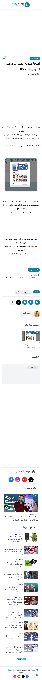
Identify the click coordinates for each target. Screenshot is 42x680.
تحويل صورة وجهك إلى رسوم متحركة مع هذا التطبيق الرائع (14, 626)
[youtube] (24, 479)
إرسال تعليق (32, 367)
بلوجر (18, 292)
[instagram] (17, 479)
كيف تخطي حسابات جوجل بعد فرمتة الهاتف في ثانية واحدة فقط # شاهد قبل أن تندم (14, 602)
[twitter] (31, 479)
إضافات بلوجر (34, 58)
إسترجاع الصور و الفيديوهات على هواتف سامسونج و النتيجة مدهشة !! (14, 539)
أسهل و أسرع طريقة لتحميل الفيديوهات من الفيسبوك (14, 637)
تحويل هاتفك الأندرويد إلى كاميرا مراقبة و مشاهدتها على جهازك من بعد (14, 564)
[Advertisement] (21, 34)
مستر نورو (33, 74)
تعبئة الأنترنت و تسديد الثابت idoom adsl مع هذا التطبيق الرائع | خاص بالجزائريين (21, 518)
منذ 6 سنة (18, 534)
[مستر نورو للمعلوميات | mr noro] (21, 4)
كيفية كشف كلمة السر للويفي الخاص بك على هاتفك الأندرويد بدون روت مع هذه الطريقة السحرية (14, 650)
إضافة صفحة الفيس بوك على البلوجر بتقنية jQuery (21, 277)
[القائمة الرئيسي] (38, 4)
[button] (30, 302)
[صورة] (31, 537)
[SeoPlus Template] (37, 670)
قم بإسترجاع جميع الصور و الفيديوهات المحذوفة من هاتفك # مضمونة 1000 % (14, 615)
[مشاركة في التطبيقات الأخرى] (12, 302)
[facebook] (11, 479)
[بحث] (3, 4)
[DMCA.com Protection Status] (21, 660)
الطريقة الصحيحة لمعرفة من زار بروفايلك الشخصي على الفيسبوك (13, 577)
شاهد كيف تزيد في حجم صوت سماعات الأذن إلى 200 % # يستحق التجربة (13, 589)
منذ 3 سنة (33, 514)
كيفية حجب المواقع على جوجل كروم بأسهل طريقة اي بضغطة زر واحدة (13, 551)
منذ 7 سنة (18, 547)
